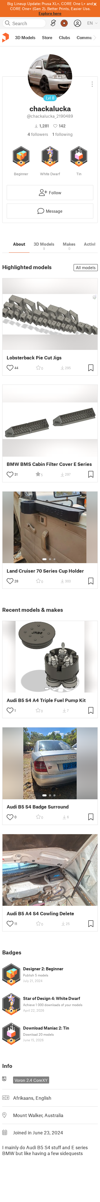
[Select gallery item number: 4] (55, 902)
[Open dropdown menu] (92, 81)
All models (86, 267)
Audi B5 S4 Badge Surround (38, 806)
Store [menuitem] (47, 37)
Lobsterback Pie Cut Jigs (34, 357)
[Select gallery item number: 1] (44, 559)
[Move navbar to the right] (94, 37)
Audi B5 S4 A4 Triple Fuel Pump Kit (46, 700)
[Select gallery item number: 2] (50, 559)
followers (38, 134)
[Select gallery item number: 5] (59, 902)
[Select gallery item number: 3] (54, 559)
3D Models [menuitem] (25, 37)
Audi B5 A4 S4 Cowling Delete (40, 913)
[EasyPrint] (53, 23)
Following (62, 134)
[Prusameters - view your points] (64, 23)
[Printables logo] (5, 37)
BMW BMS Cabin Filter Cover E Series (49, 464)
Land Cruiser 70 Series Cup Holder (45, 570)
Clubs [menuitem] (64, 37)
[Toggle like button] (10, 367)
